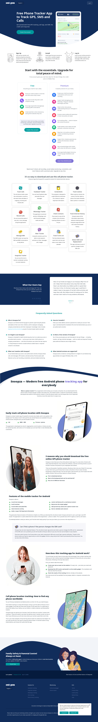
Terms (73, 688)
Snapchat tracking (32, 690)
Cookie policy (75, 692)
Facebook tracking (32, 688)
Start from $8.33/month (64, 161)
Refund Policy (75, 695)
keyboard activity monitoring (15, 329)
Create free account (25, 32)
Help (73, 697)
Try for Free (13, 664)
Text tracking (31, 695)
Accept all (64, 713)
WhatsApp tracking (32, 692)
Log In (89, 3)
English (20, 3)
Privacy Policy (75, 690)
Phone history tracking (33, 697)
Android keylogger (54, 688)
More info (73, 713)
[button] (69, 302)
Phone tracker (53, 690)
